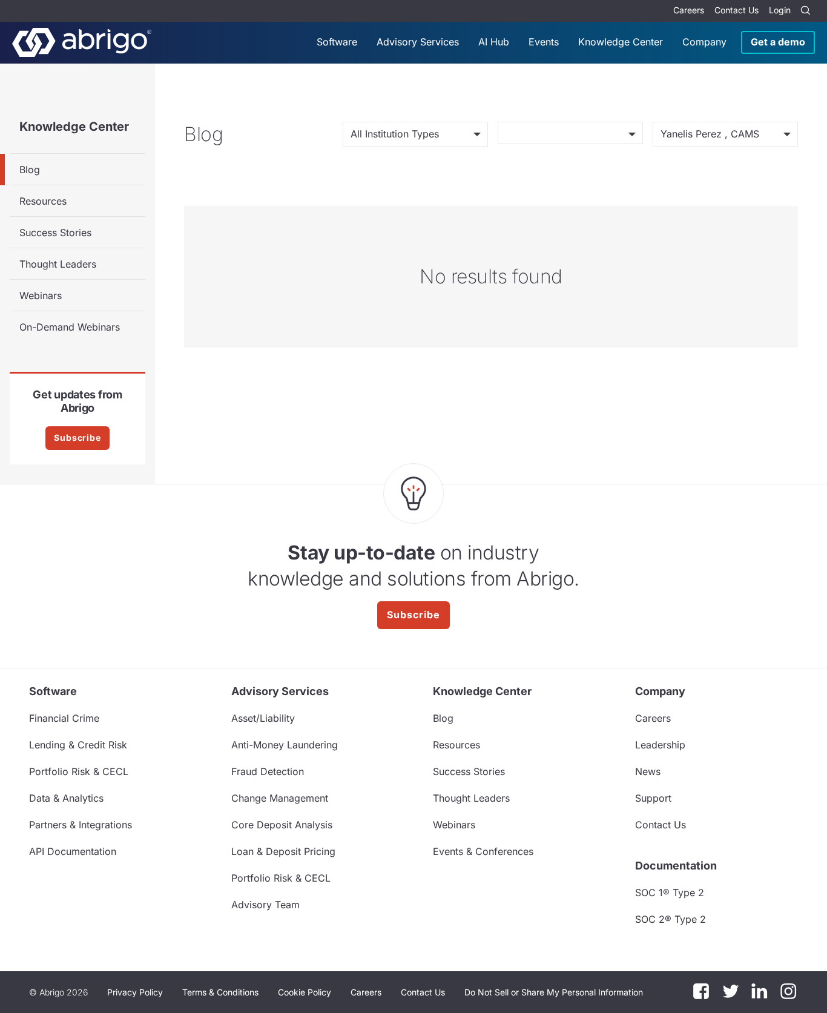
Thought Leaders (57, 264)
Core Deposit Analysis (281, 825)
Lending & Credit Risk (78, 745)
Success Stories (55, 232)
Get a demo (778, 42)
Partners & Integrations (80, 825)
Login (780, 10)
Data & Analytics (66, 798)
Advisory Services (418, 42)
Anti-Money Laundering (284, 745)
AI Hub (493, 42)
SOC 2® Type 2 (670, 919)
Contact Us (736, 10)
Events (544, 42)
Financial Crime (64, 718)
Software (337, 42)
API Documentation (72, 851)
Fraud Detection (267, 771)
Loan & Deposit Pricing (283, 851)
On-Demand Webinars (69, 327)
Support (653, 798)
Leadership (660, 745)
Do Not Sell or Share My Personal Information (553, 992)
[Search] (805, 11)
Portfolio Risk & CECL (78, 771)
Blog (29, 169)
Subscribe (77, 437)
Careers (688, 10)
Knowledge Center (620, 42)
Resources (43, 201)
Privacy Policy (135, 992)
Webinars (40, 295)
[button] (554, 992)
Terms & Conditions (220, 992)
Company (704, 42)
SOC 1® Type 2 (669, 892)
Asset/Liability (263, 718)
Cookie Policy (304, 992)
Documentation (676, 865)
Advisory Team (265, 905)
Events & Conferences (483, 851)
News (648, 771)
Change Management (279, 798)
